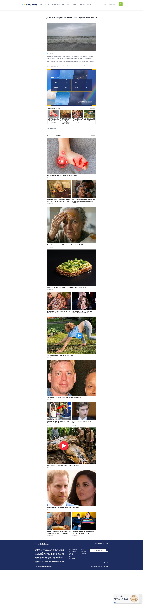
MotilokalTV (83, 551)
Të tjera (89, 4)
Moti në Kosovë (72, 551)
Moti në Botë (72, 558)
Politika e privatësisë (95, 566)
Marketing (82, 4)
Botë (63, 4)
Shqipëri (41, 4)
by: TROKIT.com (104, 566)
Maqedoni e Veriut (55, 4)
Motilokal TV (74, 4)
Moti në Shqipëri (73, 549)
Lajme (67, 4)
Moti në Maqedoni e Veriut (72, 555)
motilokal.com (50, 557)
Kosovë (47, 4)
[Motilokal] (29, 5)
